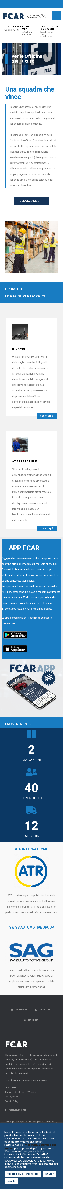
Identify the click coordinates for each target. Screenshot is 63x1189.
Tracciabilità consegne (49, 31)
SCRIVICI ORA (28, 30)
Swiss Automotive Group (37, 1080)
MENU (56, 15)
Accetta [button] (11, 1181)
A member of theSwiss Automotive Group (37, 16)
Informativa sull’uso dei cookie (30, 1146)
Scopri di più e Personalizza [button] (23, 1174)
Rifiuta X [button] (50, 1174)
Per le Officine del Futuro (26, 58)
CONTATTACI (12, 28)
